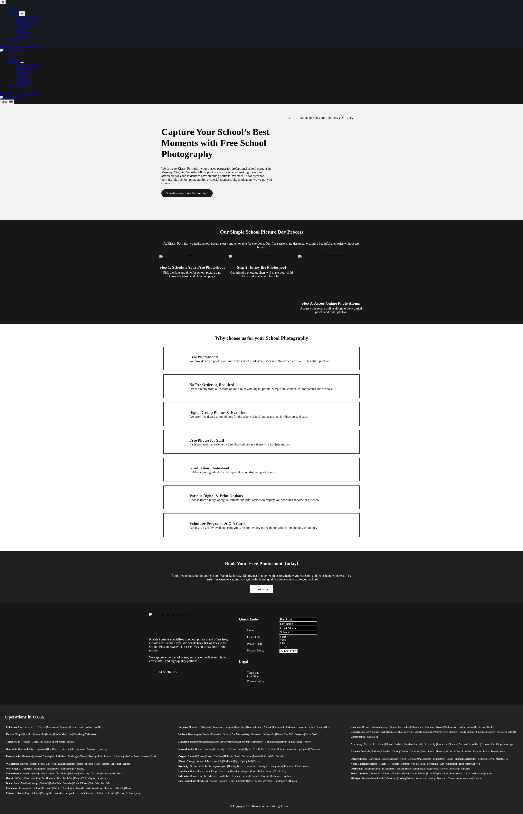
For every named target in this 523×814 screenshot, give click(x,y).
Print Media (23, 83)
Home (12, 57)
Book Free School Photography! (21, 94)
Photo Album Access (29, 65)
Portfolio (22, 76)
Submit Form (288, 651)
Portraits (13, 61)
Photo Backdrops (27, 68)
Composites (23, 72)
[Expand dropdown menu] (22, 62)
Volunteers (23, 79)
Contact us (15, 87)
